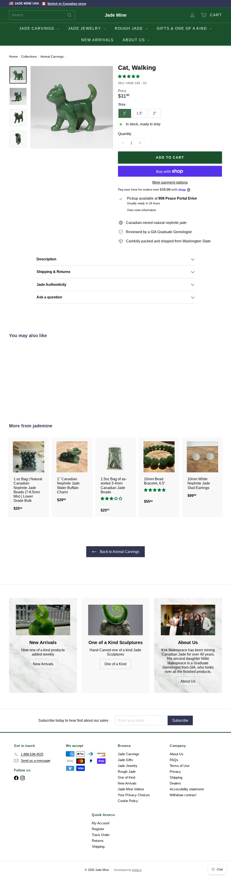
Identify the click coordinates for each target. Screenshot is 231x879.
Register (98, 829)
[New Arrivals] (43, 620)
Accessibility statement (187, 789)
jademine (42, 425)
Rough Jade (129, 28)
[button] (129, 76)
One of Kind (126, 777)
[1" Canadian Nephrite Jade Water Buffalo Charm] (72, 472)
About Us (134, 40)
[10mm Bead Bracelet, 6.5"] (158, 472)
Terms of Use (179, 766)
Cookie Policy (128, 801)
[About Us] (188, 620)
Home (13, 56)
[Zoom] (72, 107)
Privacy (175, 771)
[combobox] (42, 15)
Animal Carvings (52, 56)
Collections (29, 56)
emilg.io (137, 870)
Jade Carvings (37, 28)
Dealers (175, 783)
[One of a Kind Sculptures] (115, 620)
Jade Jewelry (85, 28)
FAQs (174, 760)
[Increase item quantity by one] (140, 143)
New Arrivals (97, 40)
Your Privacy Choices (134, 795)
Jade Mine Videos (131, 789)
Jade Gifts (125, 760)
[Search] (69, 15)
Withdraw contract (183, 795)
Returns (98, 841)
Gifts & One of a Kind (182, 28)
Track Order (101, 835)
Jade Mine (116, 15)
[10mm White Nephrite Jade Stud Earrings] (202, 469)
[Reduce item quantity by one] (123, 143)
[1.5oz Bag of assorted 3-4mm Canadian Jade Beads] (115, 477)
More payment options (170, 182)
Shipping (176, 777)
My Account (100, 823)
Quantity (124, 134)
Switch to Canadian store (66, 3)
